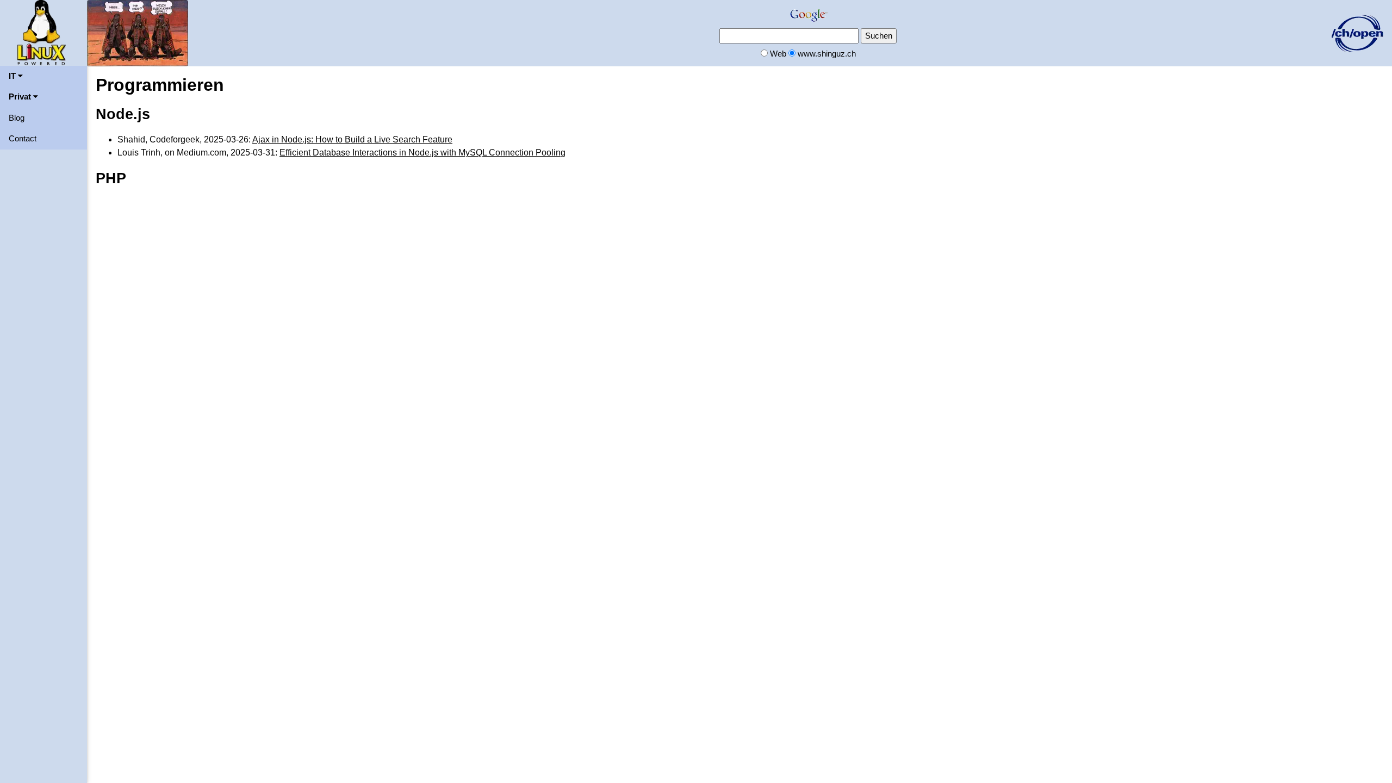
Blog (16, 117)
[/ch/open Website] (1357, 32)
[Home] (41, 31)
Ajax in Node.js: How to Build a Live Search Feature (352, 139)
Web (778, 53)
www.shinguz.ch (827, 53)
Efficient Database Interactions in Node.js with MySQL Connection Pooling (422, 152)
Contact (22, 138)
